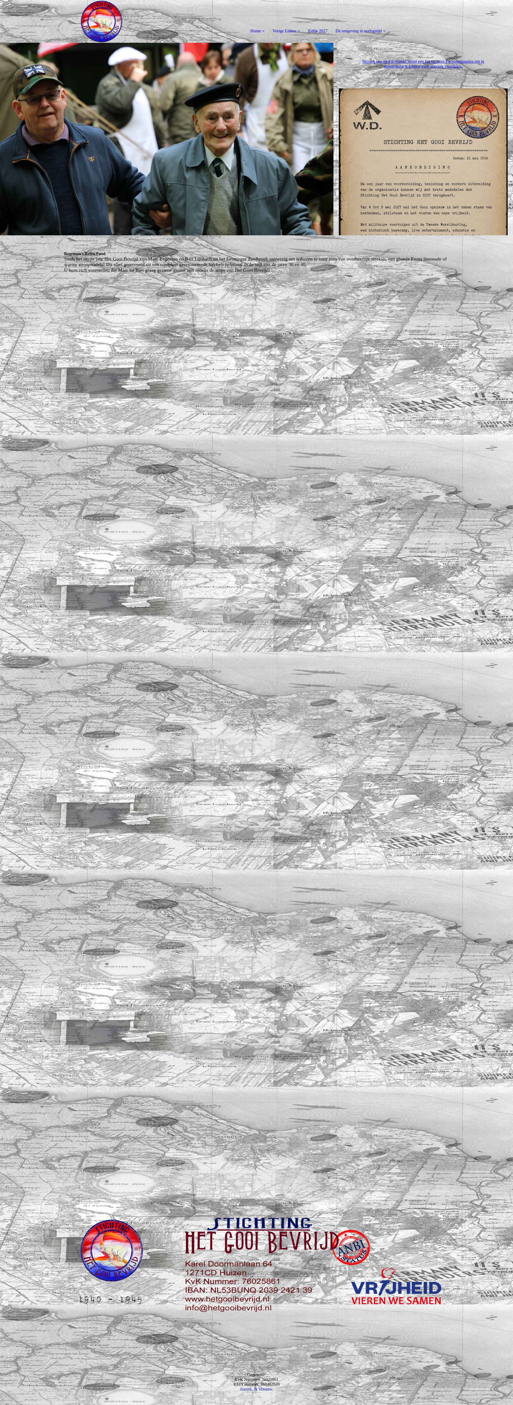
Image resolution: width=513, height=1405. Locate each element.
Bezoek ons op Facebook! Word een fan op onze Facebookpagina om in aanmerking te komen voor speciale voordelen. (423, 63)
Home (255, 31)
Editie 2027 (318, 31)
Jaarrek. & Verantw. (256, 1389)
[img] (61, 21)
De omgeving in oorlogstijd (359, 31)
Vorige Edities (284, 31)
